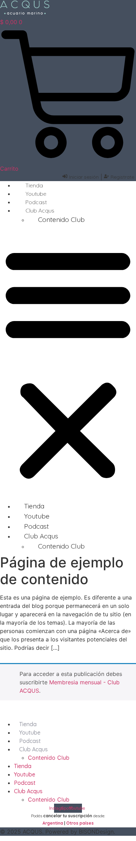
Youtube (35, 193)
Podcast (36, 202)
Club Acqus (33, 749)
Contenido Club (61, 219)
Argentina (53, 823)
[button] (68, 363)
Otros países (80, 823)
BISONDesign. (97, 831)
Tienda (34, 185)
